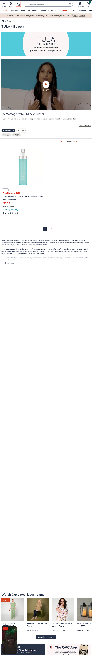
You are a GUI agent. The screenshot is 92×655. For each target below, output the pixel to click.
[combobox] (46, 4)
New (23, 10)
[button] (4, 5)
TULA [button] (17, 135)
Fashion (82, 10)
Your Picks (13, 10)
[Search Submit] (70, 4)
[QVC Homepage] (3, 21)
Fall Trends (32, 10)
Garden (73, 10)
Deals (4, 10)
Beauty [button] (6, 135)
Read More (9, 263)
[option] (46, 15)
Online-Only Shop (48, 10)
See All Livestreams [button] (46, 637)
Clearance (62, 10)
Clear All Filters (85, 126)
